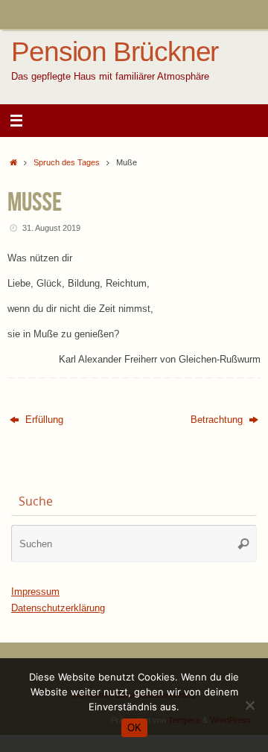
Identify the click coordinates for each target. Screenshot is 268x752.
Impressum (35, 592)
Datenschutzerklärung (58, 608)
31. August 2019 (51, 227)
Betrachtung (218, 420)
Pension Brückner (114, 52)
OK (134, 727)
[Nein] (249, 705)
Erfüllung (42, 420)
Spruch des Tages (67, 162)
